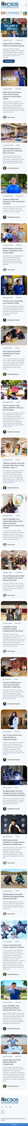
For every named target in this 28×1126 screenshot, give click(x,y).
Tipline (3, 1113)
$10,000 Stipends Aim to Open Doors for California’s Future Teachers (12, 151)
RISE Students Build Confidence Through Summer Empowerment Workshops (13, 842)
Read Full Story (9, 61)
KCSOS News (19, 297)
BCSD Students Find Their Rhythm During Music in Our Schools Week (13, 251)
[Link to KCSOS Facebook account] (6, 1107)
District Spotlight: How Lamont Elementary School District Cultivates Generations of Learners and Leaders (13, 523)
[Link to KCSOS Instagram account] (2, 1107)
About (2, 1110)
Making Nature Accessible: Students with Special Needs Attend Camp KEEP (13, 896)
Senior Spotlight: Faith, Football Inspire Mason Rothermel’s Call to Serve (12, 1008)
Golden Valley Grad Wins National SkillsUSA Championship (12, 1062)
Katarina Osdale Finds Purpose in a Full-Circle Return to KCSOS (14, 201)
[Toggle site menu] (26, 5)
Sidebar (15, 1124)
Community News (19, 40)
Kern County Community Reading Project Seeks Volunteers (12, 353)
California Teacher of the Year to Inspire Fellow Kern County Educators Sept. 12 (13, 465)
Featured (16, 679)
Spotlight (18, 145)
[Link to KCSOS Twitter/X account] (10, 1107)
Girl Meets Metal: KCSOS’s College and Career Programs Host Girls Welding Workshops (14, 793)
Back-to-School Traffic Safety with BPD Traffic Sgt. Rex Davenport (13, 408)
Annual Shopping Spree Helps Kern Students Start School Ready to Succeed (14, 578)
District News (18, 88)
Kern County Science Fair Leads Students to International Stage (12, 737)
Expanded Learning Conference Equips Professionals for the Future (13, 629)
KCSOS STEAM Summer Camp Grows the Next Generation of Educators (12, 685)
